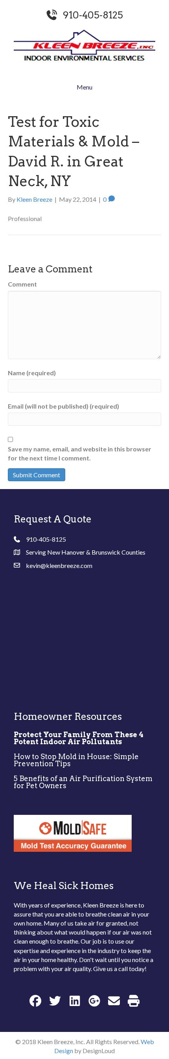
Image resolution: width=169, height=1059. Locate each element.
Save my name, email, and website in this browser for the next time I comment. (79, 453)
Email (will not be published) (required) (63, 406)
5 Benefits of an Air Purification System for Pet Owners (83, 782)
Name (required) (32, 372)
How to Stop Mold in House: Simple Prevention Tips (76, 760)
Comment (22, 284)
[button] (35, 1000)
